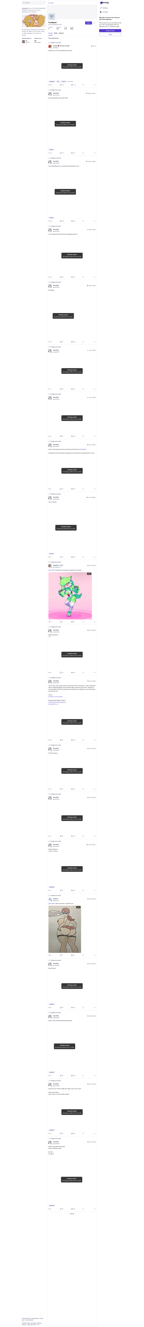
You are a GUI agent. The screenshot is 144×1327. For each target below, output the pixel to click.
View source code (31, 1324)
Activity (50, 33)
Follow (88, 23)
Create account (110, 30)
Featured (61, 33)
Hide (89, 573)
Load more (72, 1213)
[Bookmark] (83, 85)
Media (55, 33)
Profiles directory (35, 1318)
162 (57, 29)
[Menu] (94, 22)
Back (52, 3)
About (29, 1318)
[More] (95, 85)
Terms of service (29, 1319)
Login (110, 34)
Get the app (33, 1323)
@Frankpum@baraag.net (54, 24)
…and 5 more (70, 81)
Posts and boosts (53, 38)
